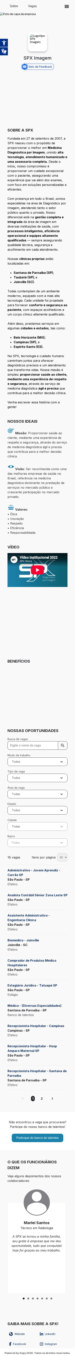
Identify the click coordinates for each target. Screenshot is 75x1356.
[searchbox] (38, 745)
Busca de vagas (18, 739)
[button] (66, 6)
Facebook (19, 1344)
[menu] (66, 6)
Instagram (51, 1344)
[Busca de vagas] (63, 745)
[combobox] (12, 761)
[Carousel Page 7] (51, 1298)
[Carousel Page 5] (42, 1298)
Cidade (12, 820)
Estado (12, 803)
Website (19, 1334)
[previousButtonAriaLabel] (22, 1098)
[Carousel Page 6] (46, 1298)
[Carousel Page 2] (28, 1298)
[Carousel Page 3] (33, 1298)
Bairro (11, 836)
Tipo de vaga (16, 771)
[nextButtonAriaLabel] (52, 1098)
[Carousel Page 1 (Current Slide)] (23, 1298)
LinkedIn (50, 1334)
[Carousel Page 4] (37, 1298)
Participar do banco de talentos (37, 1137)
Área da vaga (16, 787)
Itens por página (44, 857)
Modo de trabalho (19, 755)
